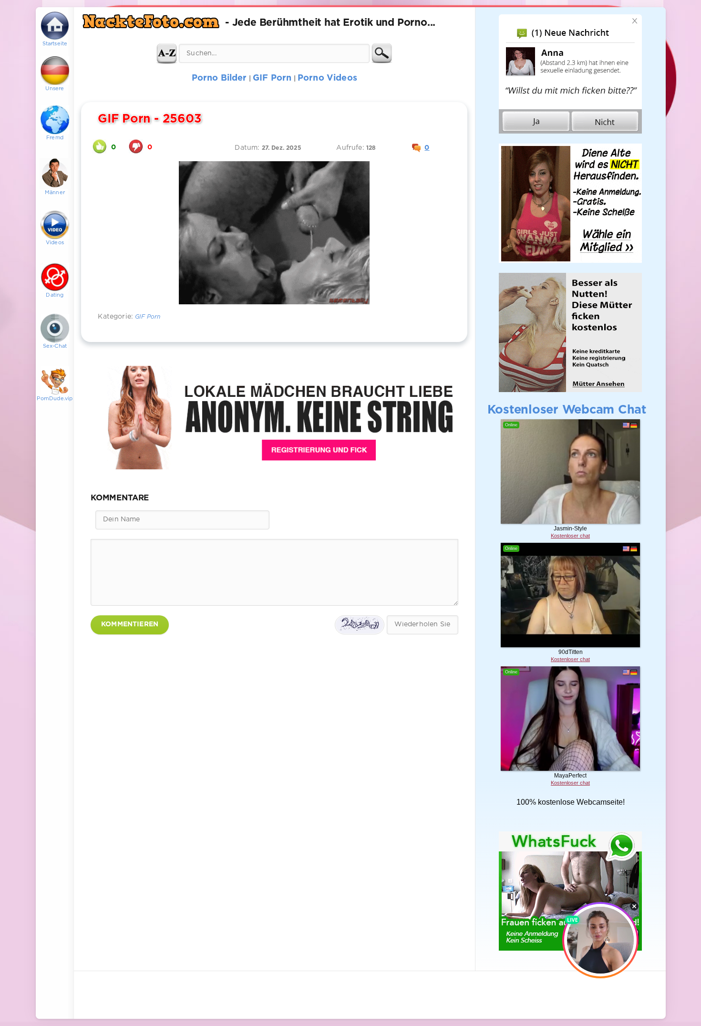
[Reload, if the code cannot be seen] (359, 624)
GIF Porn (147, 317)
